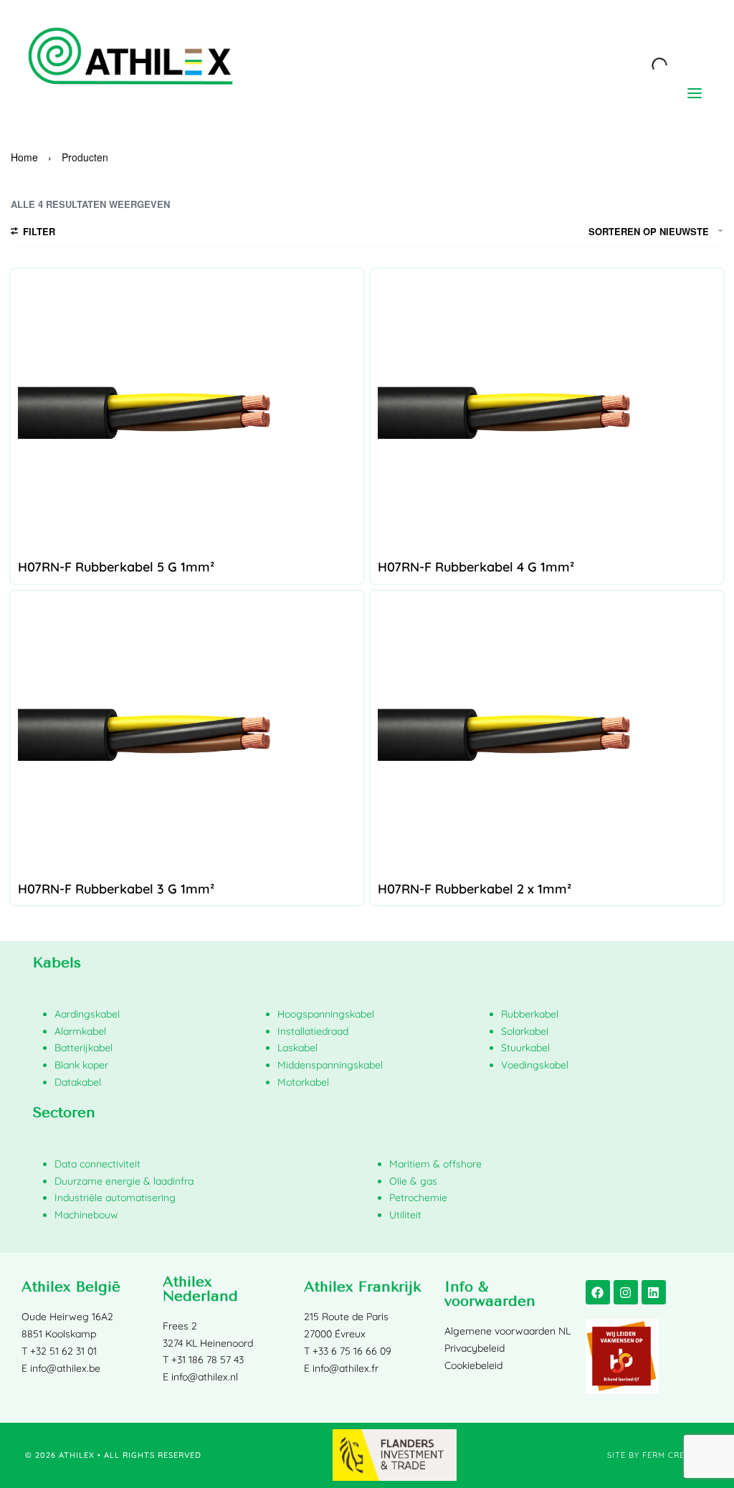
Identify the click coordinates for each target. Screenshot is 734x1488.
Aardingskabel (87, 1014)
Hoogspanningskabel (325, 1014)
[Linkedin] (654, 1292)
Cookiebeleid (473, 1365)
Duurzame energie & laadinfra (124, 1181)
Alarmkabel (80, 1031)
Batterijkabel (83, 1047)
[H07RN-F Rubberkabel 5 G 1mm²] (187, 413)
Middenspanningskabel (330, 1064)
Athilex (77, 1455)
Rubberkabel (529, 1014)
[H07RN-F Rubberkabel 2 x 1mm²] (547, 735)
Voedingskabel (534, 1064)
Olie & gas (413, 1181)
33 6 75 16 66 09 (354, 1351)
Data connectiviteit (97, 1163)
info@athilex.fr (345, 1368)
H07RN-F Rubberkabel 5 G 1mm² (116, 567)
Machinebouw (86, 1214)
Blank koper (81, 1064)
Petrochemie (418, 1197)
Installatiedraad (312, 1031)
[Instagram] (626, 1292)
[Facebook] (598, 1292)
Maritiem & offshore (435, 1163)
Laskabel (297, 1047)
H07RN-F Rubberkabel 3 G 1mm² (116, 889)
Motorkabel (303, 1082)
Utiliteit (405, 1214)
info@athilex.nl (204, 1376)
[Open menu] (694, 93)
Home (24, 157)
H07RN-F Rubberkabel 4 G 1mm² (476, 567)
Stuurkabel (525, 1047)
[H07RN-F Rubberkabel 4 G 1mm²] (547, 413)
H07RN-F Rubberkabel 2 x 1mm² (474, 889)
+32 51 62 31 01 (63, 1351)
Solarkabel (524, 1031)
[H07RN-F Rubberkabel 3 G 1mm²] (187, 735)
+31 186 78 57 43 (207, 1359)
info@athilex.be (65, 1368)
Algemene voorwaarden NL (507, 1330)
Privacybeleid (474, 1348)
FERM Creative (675, 1455)
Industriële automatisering (115, 1197)
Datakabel (77, 1082)
